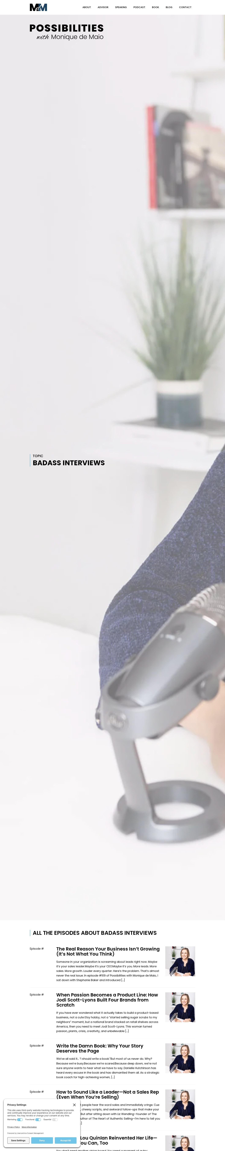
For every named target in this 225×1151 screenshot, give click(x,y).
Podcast (139, 7)
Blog (169, 7)
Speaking (121, 7)
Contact (185, 7)
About (86, 7)
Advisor (103, 7)
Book (155, 7)
